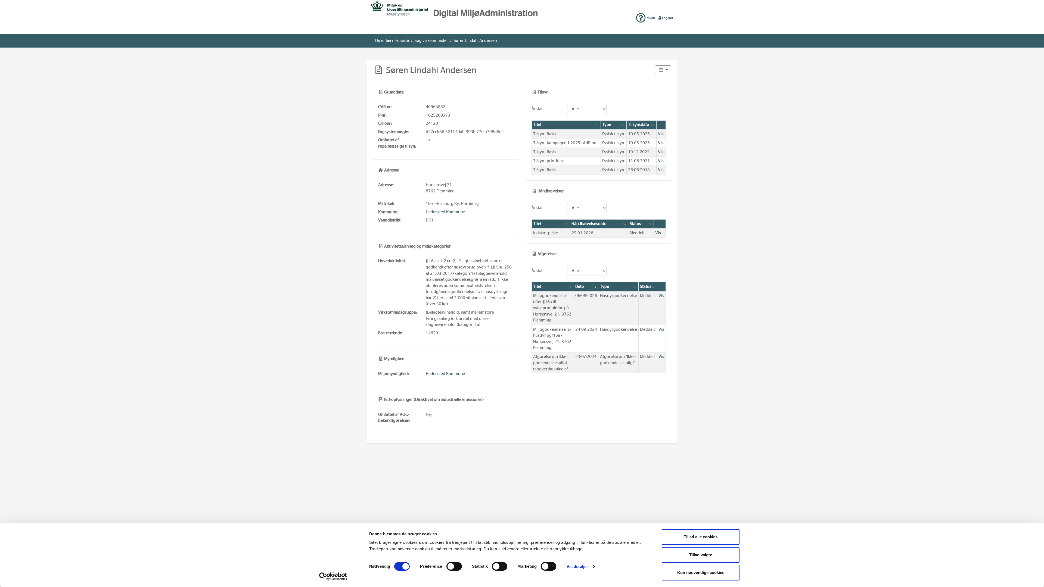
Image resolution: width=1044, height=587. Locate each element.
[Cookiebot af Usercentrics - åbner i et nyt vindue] (333, 576)
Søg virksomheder (431, 41)
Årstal (537, 109)
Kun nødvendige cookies (700, 572)
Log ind (667, 18)
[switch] (454, 566)
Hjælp (650, 17)
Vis (661, 134)
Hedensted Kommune (445, 212)
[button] (663, 70)
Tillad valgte (700, 554)
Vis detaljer (577, 566)
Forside (402, 41)
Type (606, 125)
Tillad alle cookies (700, 537)
